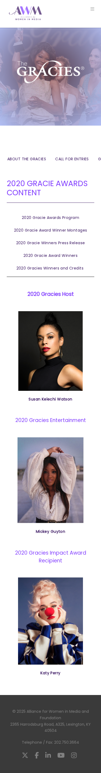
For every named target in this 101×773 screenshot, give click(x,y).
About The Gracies (26, 159)
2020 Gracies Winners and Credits (50, 268)
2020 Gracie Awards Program (50, 217)
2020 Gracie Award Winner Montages (50, 230)
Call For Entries (72, 159)
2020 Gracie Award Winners (50, 255)
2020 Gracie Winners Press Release (50, 243)
